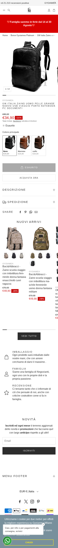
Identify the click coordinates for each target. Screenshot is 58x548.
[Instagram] (32, 501)
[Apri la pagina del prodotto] (14, 238)
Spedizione (17, 121)
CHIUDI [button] (29, 542)
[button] (4, 10)
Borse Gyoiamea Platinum (22, 35)
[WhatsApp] (30, 212)
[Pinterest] (25, 212)
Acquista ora (29, 178)
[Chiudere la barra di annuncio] (55, 2)
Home (5, 35)
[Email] (36, 212)
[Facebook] (20, 212)
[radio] (9, 145)
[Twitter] (26, 501)
